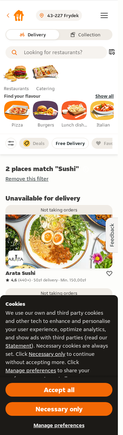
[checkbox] (17, 114)
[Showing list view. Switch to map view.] (112, 53)
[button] (15, 15)
